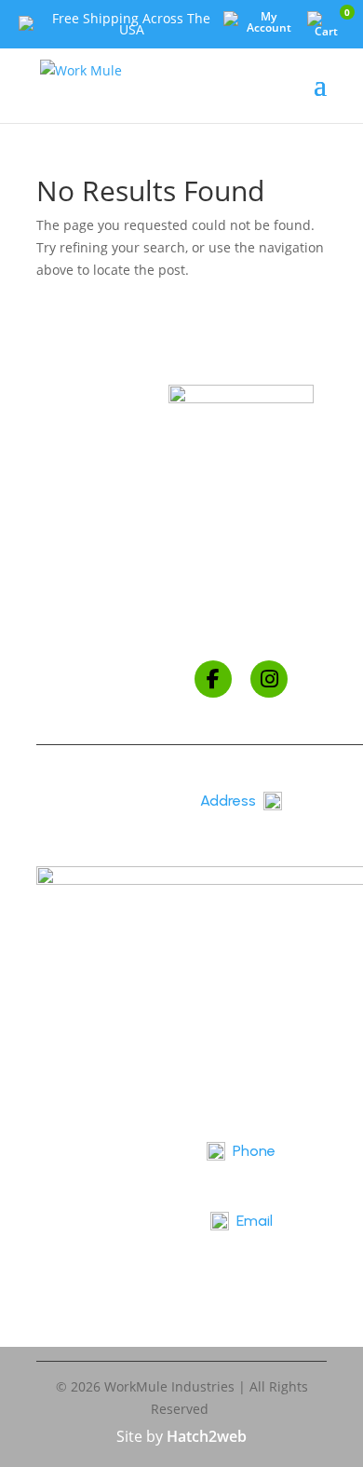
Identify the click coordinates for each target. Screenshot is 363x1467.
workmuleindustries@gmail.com (241, 1251)
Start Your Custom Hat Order (241, 616)
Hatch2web (207, 1436)
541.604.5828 (241, 1181)
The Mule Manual (241, 584)
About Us (241, 553)
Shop (241, 521)
